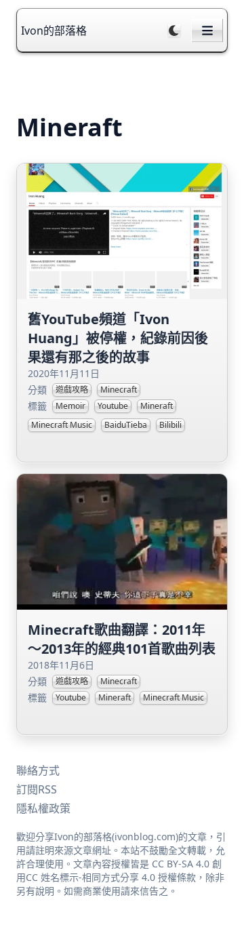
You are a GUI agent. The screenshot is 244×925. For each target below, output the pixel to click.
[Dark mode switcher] (174, 30)
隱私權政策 (43, 808)
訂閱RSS (36, 789)
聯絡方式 (38, 770)
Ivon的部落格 (54, 30)
